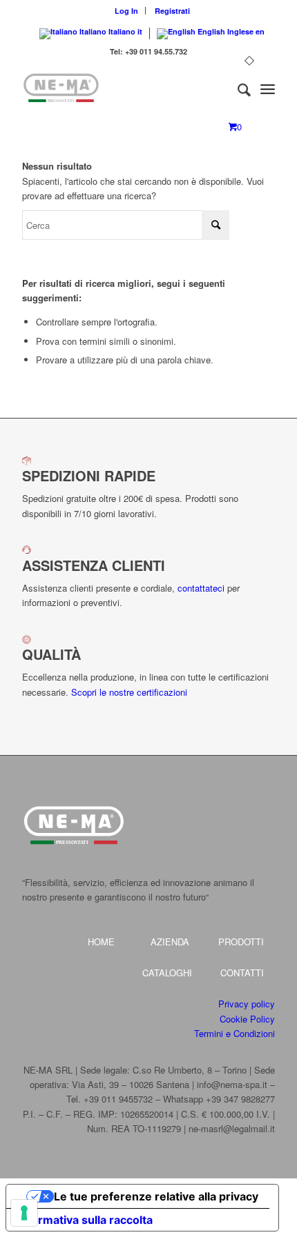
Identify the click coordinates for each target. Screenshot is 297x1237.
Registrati (172, 11)
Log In (126, 11)
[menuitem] (127, 10)
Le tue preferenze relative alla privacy (156, 1196)
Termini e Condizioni (234, 1033)
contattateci (201, 587)
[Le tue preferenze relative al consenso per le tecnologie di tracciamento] (24, 1213)
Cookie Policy (247, 1018)
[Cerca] (237, 89)
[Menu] (267, 88)
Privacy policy (246, 1003)
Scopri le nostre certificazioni (129, 691)
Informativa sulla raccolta (85, 1220)
